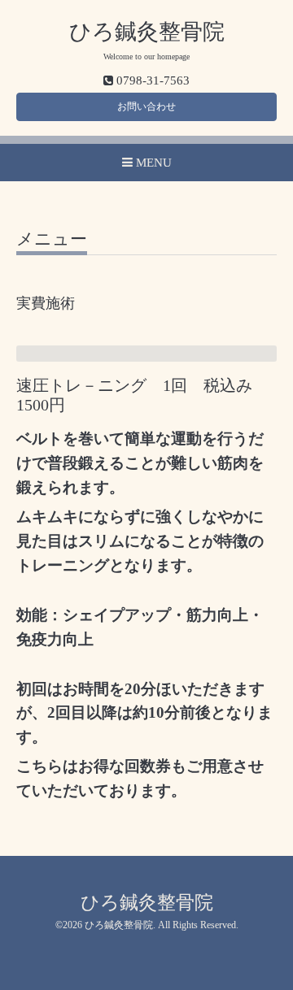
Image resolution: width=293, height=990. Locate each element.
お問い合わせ (146, 106)
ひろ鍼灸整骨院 (147, 32)
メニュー (51, 240)
